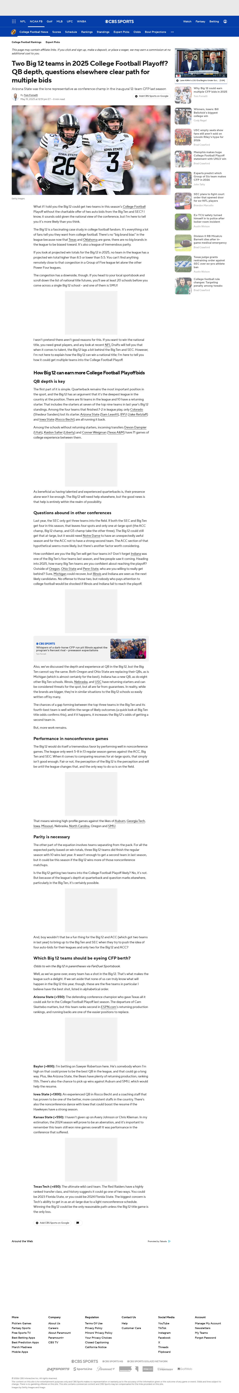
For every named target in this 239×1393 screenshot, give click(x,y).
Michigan (60, 574)
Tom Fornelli (31, 95)
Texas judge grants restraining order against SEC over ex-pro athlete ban (209, 262)
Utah (37, 432)
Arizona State (89, 414)
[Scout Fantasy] (165, 1369)
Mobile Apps (20, 1352)
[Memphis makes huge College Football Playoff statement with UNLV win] (183, 159)
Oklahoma (90, 240)
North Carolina (79, 826)
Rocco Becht (65, 420)
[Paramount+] (106, 1368)
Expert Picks (53, 42)
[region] (201, 63)
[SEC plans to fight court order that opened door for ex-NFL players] (183, 201)
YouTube (163, 1323)
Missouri (47, 826)
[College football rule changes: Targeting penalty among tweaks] (183, 286)
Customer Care (131, 1328)
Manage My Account (208, 1323)
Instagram (164, 1333)
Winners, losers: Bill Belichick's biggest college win (206, 112)
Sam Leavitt (109, 414)
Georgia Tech (136, 821)
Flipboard (164, 1352)
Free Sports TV (21, 1333)
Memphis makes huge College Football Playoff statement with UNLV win (210, 155)
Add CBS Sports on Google (153, 96)
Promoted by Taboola (157, 1241)
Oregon (54, 569)
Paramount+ (56, 1338)
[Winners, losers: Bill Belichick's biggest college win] (183, 116)
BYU (123, 414)
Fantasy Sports (21, 1328)
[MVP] (148, 1367)
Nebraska (80, 682)
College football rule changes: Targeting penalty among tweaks (208, 282)
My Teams (201, 1333)
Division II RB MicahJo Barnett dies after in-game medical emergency (210, 239)
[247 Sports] (58, 1368)
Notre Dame (91, 536)
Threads (163, 1347)
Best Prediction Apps (25, 1342)
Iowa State (46, 420)
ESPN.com (108, 1007)
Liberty (69, 432)
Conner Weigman (94, 432)
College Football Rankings (26, 42)
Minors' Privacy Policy (98, 1333)
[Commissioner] (128, 1367)
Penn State (91, 569)
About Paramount (59, 1333)
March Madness (22, 1347)
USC (98, 682)
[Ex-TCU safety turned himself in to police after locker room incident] (183, 222)
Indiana (136, 554)
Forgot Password (205, 1338)
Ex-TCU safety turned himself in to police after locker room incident (209, 218)
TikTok (162, 1328)
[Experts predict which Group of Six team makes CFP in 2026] (183, 180)
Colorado (136, 410)
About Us (54, 1323)
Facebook (164, 1338)
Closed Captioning (97, 1339)
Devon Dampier (135, 427)
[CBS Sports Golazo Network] (147, 1361)
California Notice (96, 1344)
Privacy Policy (93, 1328)
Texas (72, 240)
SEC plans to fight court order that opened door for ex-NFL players (209, 197)
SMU (111, 826)
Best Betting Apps (23, 1338)
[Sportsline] (83, 1368)
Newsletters (202, 1328)
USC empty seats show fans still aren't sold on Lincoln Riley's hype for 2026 (208, 135)
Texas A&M (116, 432)
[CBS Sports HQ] (112, 1361)
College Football (134, 207)
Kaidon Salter (53, 432)
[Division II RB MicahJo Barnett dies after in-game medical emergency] (183, 243)
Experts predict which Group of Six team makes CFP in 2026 (210, 176)
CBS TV (53, 1342)
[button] (172, 32)
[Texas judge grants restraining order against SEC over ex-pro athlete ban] (183, 264)
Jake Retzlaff (138, 414)
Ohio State (68, 569)
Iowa (36, 826)
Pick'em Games (21, 1323)
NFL (108, 345)
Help (125, 1323)
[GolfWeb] (185, 1369)
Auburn (120, 821)
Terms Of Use (94, 1323)
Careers (53, 1328)
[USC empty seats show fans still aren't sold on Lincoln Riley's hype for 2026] (183, 137)
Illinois (97, 574)
